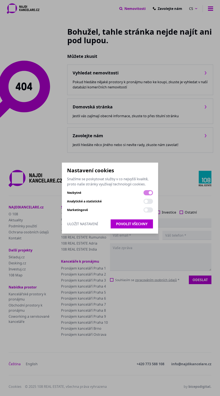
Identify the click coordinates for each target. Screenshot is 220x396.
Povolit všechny (132, 224)
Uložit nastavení (82, 224)
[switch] (148, 192)
